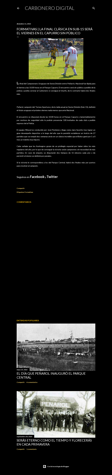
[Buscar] (93, 7)
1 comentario (31, 449)
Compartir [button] (21, 188)
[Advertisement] (56, 293)
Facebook (37, 177)
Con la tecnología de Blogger (58, 466)
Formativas (29, 192)
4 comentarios (31, 382)
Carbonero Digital (49, 8)
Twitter (52, 177)
